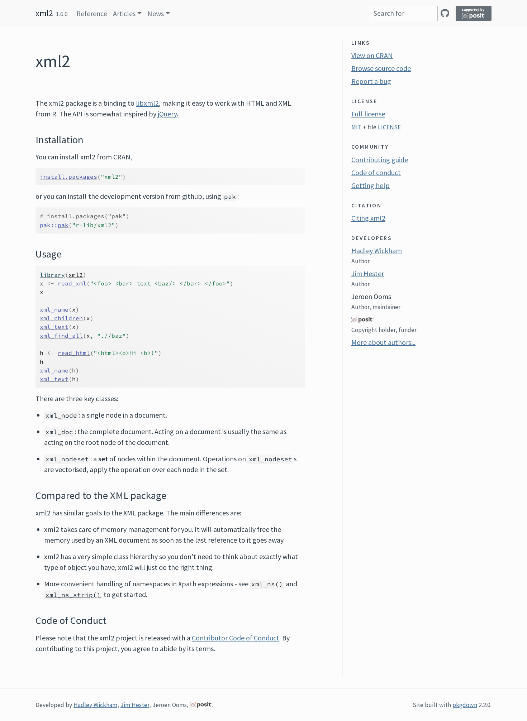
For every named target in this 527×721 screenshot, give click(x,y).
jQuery (167, 113)
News (155, 13)
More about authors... (383, 342)
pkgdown (464, 705)
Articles (124, 13)
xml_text (54, 326)
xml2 (44, 13)
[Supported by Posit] (474, 13)
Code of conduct (376, 172)
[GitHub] (445, 13)
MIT (356, 127)
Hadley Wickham (376, 250)
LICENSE (389, 127)
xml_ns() (267, 584)
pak (63, 225)
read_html (74, 352)
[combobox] (403, 13)
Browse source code (381, 68)
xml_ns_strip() (73, 595)
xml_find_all (61, 335)
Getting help (370, 185)
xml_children (61, 318)
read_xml (72, 283)
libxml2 (147, 102)
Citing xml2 (368, 217)
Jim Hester (367, 273)
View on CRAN (372, 55)
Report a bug (371, 81)
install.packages (68, 176)
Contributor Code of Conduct (235, 637)
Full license (368, 113)
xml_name (54, 309)
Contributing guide (379, 159)
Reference (91, 13)
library (52, 274)
